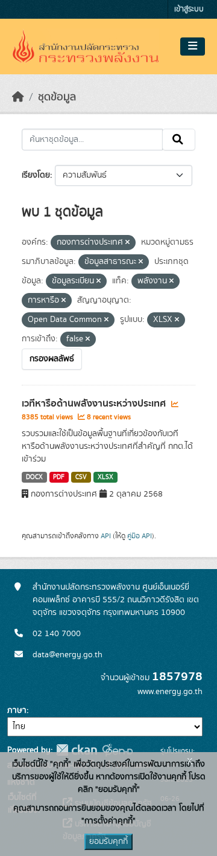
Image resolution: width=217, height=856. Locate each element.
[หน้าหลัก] (18, 97)
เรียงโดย (36, 175)
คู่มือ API (139, 535)
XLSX (105, 477)
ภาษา (17, 710)
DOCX (34, 477)
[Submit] (178, 139)
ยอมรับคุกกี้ (108, 841)
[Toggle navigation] (192, 46)
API (106, 535)
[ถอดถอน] (127, 243)
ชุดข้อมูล (57, 97)
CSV (81, 477)
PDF (58, 477)
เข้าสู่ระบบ (189, 9)
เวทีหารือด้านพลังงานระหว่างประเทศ (95, 403)
